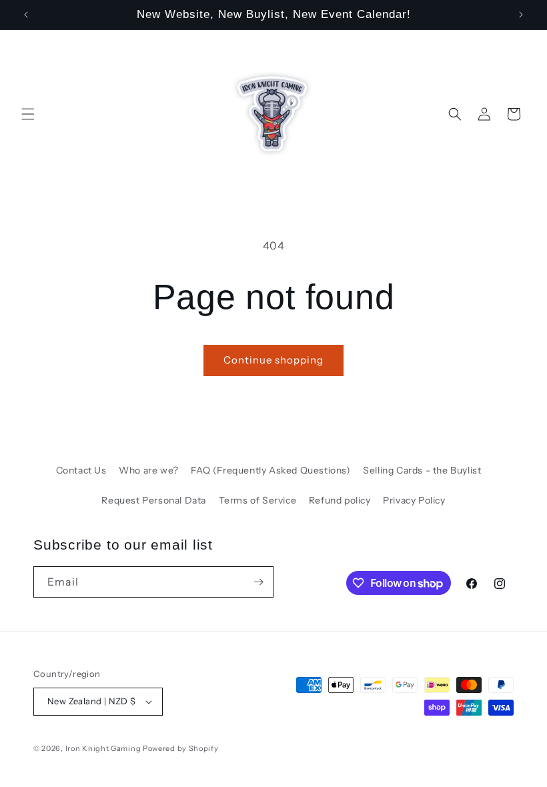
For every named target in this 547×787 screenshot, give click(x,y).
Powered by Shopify (181, 748)
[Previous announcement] (26, 14)
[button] (28, 114)
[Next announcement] (521, 14)
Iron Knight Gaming (103, 748)
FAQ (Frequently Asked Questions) (270, 470)
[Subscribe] (258, 582)
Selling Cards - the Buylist (422, 470)
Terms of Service (258, 500)
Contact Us (81, 470)
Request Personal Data (153, 500)
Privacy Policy (414, 500)
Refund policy (340, 500)
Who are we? (149, 470)
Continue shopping (273, 359)
